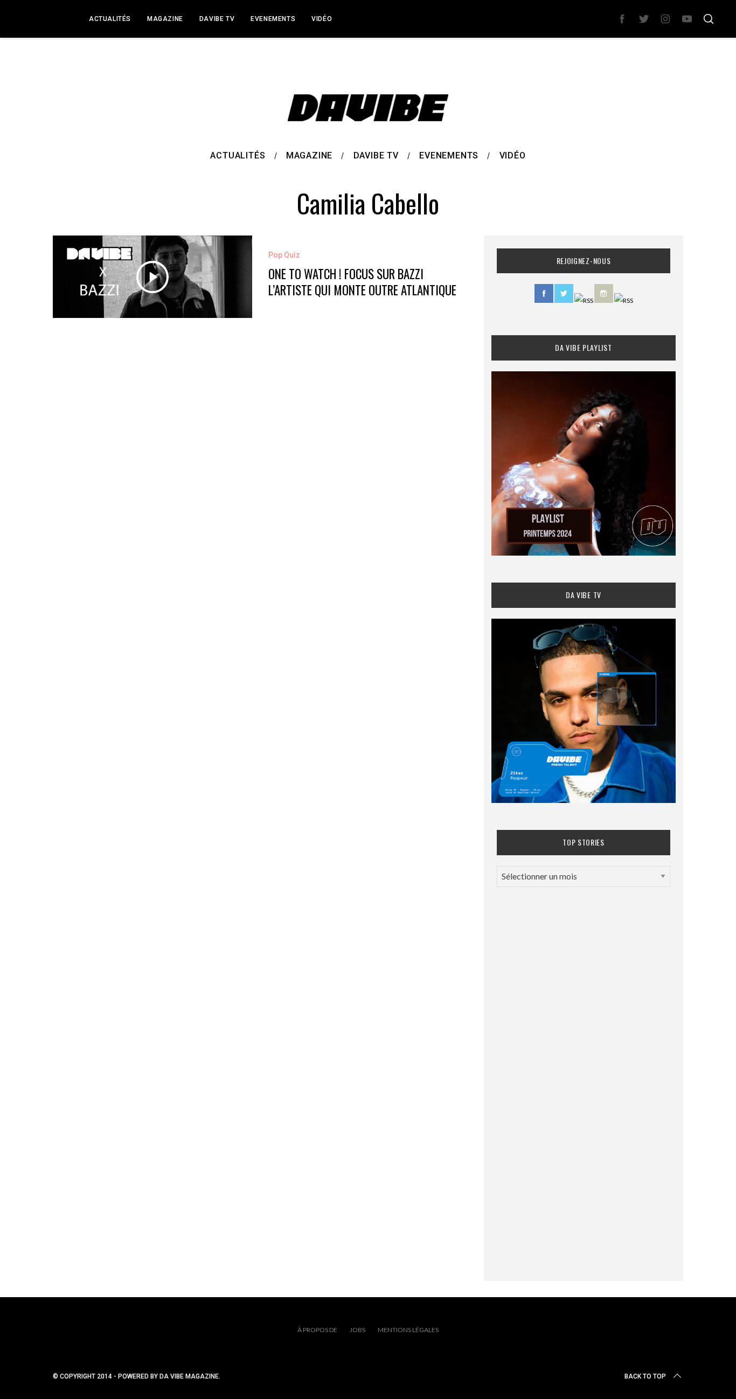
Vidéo (321, 19)
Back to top (645, 1376)
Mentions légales (408, 1330)
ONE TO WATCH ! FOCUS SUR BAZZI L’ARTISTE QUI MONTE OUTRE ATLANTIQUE (362, 282)
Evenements (273, 19)
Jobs (357, 1330)
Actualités (110, 19)
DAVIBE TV (216, 19)
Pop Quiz (284, 255)
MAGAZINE (165, 19)
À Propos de (317, 1330)
